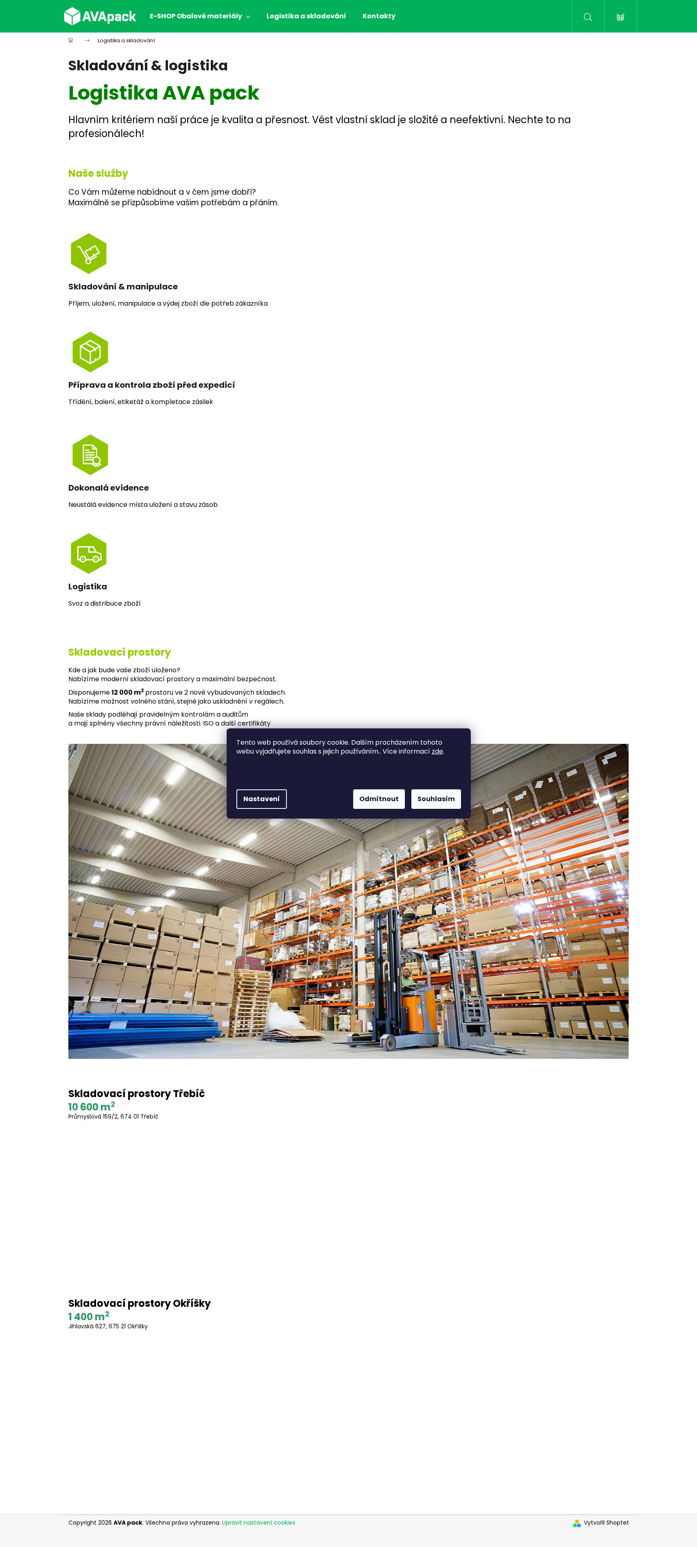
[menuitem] (200, 16)
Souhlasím (436, 799)
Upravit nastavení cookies (258, 1523)
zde (437, 751)
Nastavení (261, 799)
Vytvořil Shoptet (606, 1523)
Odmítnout (379, 799)
